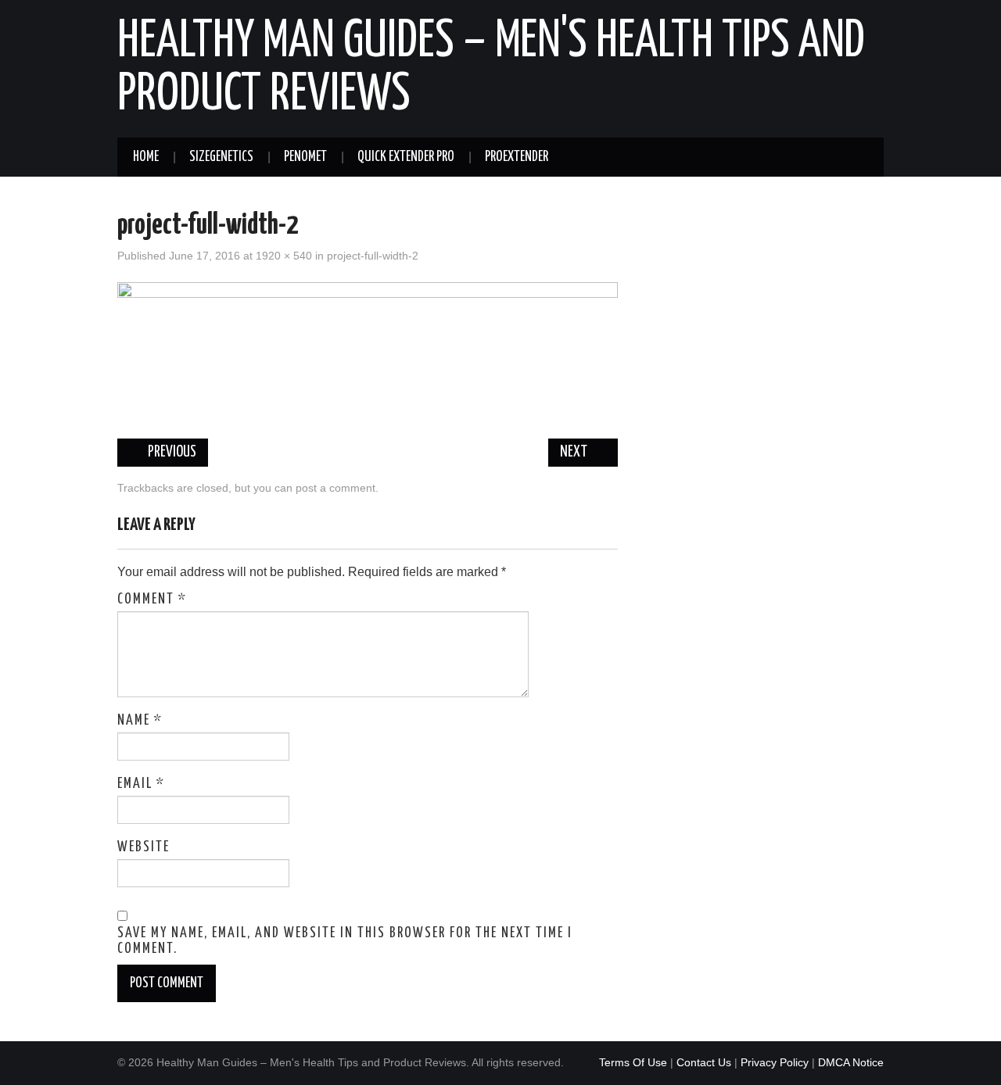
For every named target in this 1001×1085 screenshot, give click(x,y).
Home (146, 157)
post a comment (335, 488)
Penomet (305, 157)
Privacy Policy (775, 1062)
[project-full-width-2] (367, 351)
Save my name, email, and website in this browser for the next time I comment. (344, 941)
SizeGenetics (221, 157)
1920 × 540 (284, 255)
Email (141, 784)
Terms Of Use (633, 1062)
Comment (152, 600)
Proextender (516, 157)
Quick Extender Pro (405, 157)
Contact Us (703, 1062)
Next (575, 452)
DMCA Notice (851, 1062)
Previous (170, 452)
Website (143, 847)
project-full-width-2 (372, 255)
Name (140, 721)
